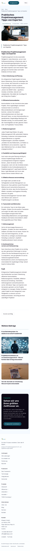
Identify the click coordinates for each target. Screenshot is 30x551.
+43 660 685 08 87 (6, 531)
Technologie (4, 474)
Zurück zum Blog (8, 314)
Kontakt (3, 512)
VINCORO (4, 492)
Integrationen (5, 476)
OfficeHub (4, 489)
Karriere (3, 510)
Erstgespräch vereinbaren (12, 424)
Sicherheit (4, 479)
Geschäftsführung (6, 23)
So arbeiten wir (5, 458)
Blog (6, 9)
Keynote (3, 463)
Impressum (13, 546)
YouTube (9, 537)
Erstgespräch (13, 3)
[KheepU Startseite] (3, 3)
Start (2, 9)
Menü (26, 2)
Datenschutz (21, 546)
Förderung (4, 461)
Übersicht (4, 487)
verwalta (4, 494)
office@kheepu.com (6, 534)
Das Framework (5, 471)
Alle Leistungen (5, 456)
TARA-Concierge (6, 497)
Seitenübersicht (5, 546)
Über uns (4, 505)
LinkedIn (3, 537)
